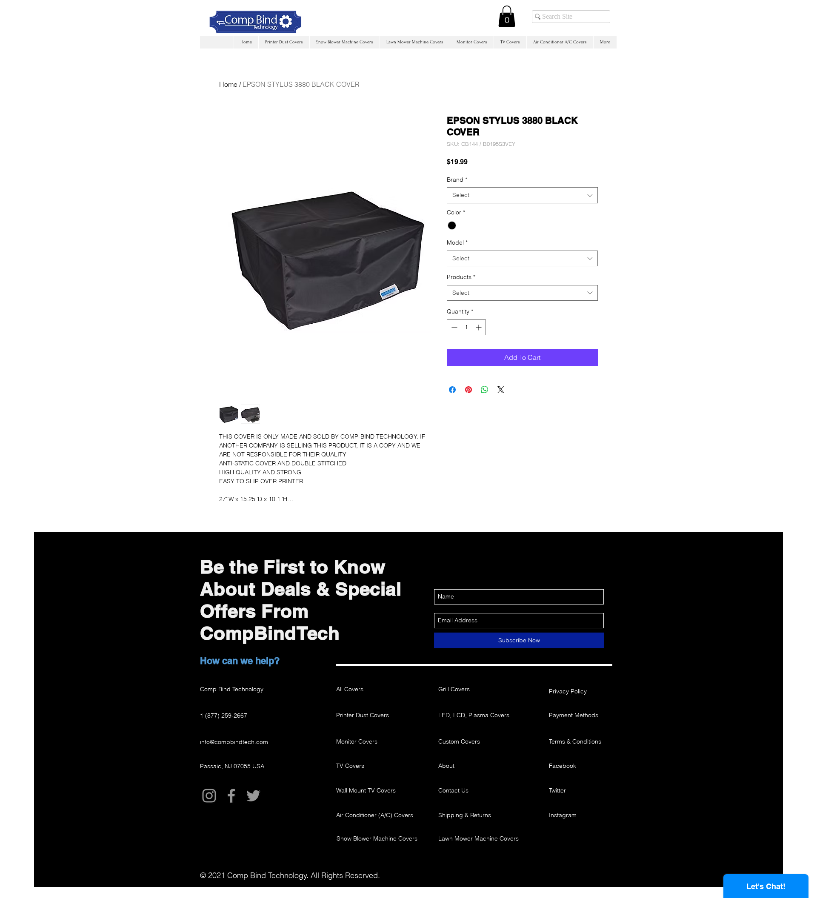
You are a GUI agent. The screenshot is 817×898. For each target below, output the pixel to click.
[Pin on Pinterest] (468, 390)
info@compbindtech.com (234, 742)
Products (461, 277)
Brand (457, 179)
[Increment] (479, 327)
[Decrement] (453, 327)
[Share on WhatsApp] (485, 390)
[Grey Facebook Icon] (231, 796)
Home (228, 84)
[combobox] (522, 195)
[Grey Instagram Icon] (209, 796)
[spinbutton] (466, 327)
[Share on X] (501, 390)
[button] (507, 16)
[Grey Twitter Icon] (253, 796)
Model (457, 242)
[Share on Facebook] (452, 390)
